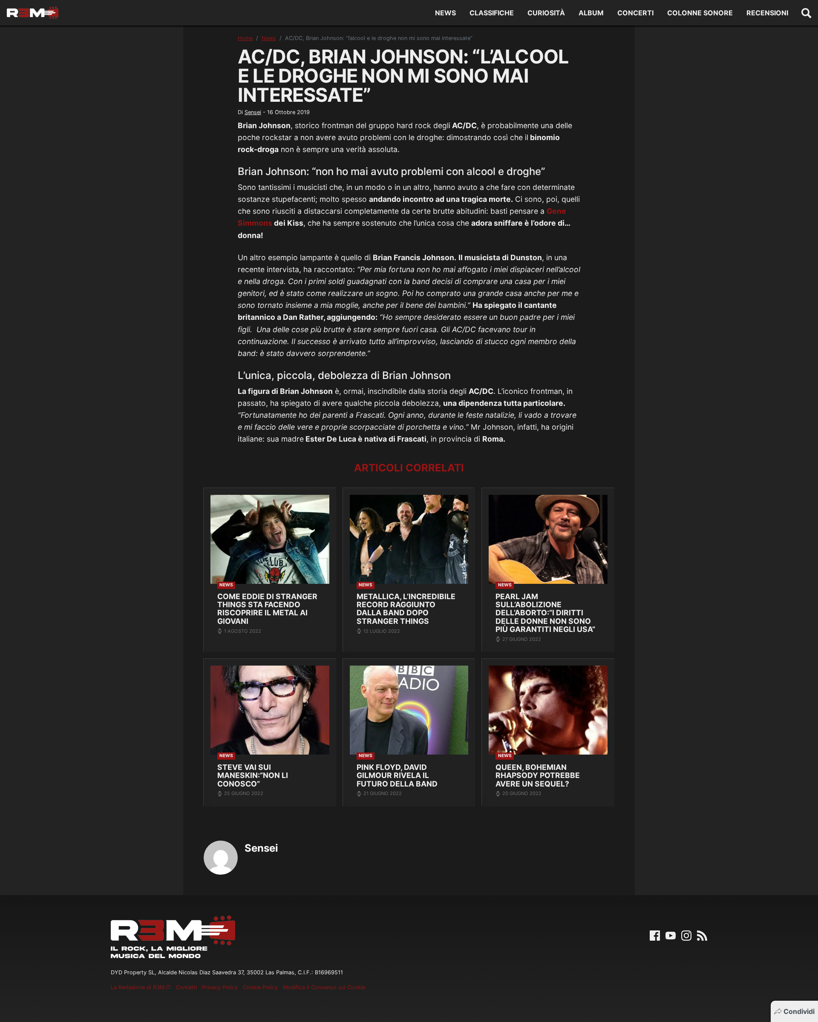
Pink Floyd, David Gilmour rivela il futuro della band (397, 775)
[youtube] (670, 934)
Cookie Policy (260, 987)
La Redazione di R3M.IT (141, 987)
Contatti (186, 987)
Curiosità (546, 13)
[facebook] (655, 934)
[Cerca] (806, 12)
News (445, 13)
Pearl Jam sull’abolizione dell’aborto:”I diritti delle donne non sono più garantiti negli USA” (545, 613)
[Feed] (702, 934)
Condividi (799, 1011)
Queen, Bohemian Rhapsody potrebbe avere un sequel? (537, 775)
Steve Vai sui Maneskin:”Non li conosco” (252, 775)
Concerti (635, 13)
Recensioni (767, 13)
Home (245, 38)
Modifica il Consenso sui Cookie (324, 987)
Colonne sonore (700, 13)
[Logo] (32, 12)
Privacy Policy (220, 987)
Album (591, 13)
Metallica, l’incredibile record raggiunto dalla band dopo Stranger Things (406, 608)
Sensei (253, 112)
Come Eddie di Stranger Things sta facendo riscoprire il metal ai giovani (267, 608)
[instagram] (686, 934)
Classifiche (491, 13)
